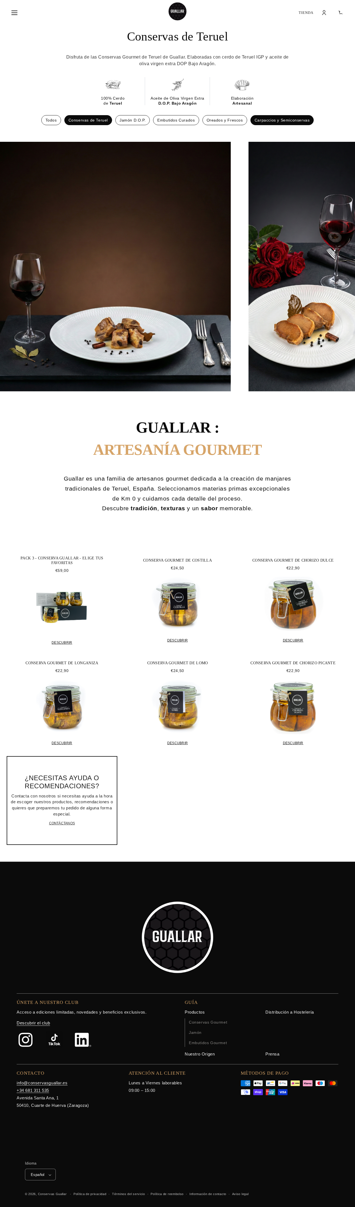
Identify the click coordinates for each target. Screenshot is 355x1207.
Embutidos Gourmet (208, 1043)
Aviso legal (240, 1194)
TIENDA (306, 13)
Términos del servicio (128, 1194)
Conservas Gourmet (208, 1022)
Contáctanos (62, 823)
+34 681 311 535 (33, 1090)
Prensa (272, 1054)
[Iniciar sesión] (324, 13)
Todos (51, 120)
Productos (195, 1012)
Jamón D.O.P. (133, 120)
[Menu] (14, 13)
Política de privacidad (89, 1194)
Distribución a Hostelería (289, 1012)
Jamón (195, 1032)
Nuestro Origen (200, 1054)
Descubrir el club (33, 1023)
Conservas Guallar (52, 1194)
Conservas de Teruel (88, 120)
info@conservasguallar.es (42, 1082)
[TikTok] (54, 1040)
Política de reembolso (167, 1194)
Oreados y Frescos (225, 120)
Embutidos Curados (176, 120)
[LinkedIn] (83, 1040)
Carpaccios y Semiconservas (282, 120)
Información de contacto (207, 1194)
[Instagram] (25, 1040)
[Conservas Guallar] (177, 11)
